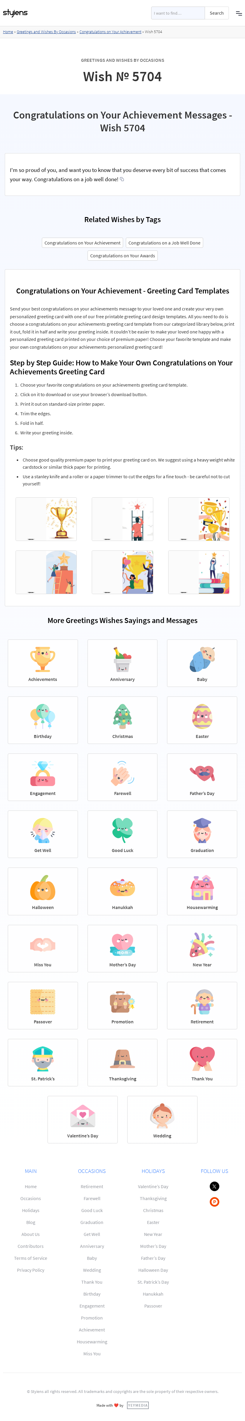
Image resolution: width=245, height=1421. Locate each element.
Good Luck (92, 1210)
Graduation (91, 1222)
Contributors (31, 1246)
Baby (92, 1258)
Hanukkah (153, 1294)
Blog (30, 1222)
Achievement (92, 1330)
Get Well (92, 1234)
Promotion (92, 1318)
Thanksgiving (153, 1198)
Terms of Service (30, 1258)
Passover (153, 1306)
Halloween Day (153, 1270)
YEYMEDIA (138, 1405)
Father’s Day (153, 1258)
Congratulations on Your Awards (122, 256)
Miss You (92, 1354)
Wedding (92, 1270)
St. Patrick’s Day (153, 1282)
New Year (153, 1234)
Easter (153, 1222)
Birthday (91, 1294)
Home (8, 31)
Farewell (92, 1198)
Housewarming (92, 1342)
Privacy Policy (30, 1270)
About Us (31, 1234)
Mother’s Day (153, 1246)
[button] (239, 13)
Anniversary (92, 1246)
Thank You (91, 1282)
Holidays (30, 1210)
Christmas (153, 1210)
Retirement (92, 1186)
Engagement (92, 1306)
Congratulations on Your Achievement (110, 31)
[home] (15, 13)
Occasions (30, 1198)
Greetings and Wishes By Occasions (46, 31)
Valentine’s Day (153, 1186)
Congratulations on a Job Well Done (164, 243)
